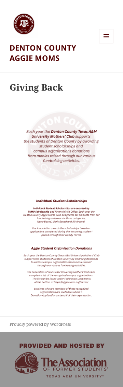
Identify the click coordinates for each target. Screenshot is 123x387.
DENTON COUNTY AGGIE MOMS (43, 52)
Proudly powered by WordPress (40, 324)
